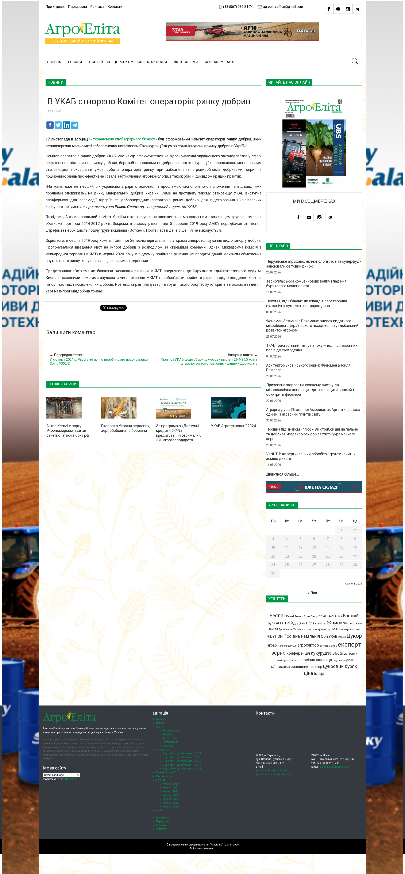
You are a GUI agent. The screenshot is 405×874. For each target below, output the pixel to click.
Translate (70, 778)
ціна (308, 673)
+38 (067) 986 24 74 (238, 7)
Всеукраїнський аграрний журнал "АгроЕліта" (196, 844)
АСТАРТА (330, 616)
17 (273, 556)
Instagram (347, 9)
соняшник (299, 666)
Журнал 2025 (171, 802)
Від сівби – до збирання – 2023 (182, 753)
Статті (94, 62)
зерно (278, 653)
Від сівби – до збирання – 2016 (182, 768)
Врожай (351, 615)
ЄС (320, 616)
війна (334, 645)
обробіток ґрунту (344, 653)
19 (300, 556)
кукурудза (321, 653)
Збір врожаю (352, 623)
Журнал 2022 (171, 791)
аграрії (273, 645)
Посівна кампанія (302, 636)
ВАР (340, 616)
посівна (308, 660)
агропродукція (288, 645)
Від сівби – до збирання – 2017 (182, 764)
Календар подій (152, 62)
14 (328, 547)
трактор (315, 667)
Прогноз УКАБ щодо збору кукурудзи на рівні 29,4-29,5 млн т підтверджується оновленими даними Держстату (209, 361)
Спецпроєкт (118, 62)
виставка (325, 645)
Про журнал (55, 7)
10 (273, 547)
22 (341, 556)
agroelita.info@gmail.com (335, 766)
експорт (349, 644)
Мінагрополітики (350, 629)
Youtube (338, 9)
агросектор (308, 645)
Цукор (354, 636)
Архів (231, 62)
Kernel (290, 616)
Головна (53, 62)
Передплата (77, 7)
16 (355, 547)
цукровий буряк (340, 666)
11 (287, 547)
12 (300, 547)
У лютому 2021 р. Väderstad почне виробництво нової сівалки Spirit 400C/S (99, 361)
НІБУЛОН (275, 636)
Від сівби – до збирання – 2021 (182, 757)
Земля (273, 629)
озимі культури (284, 660)
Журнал (212, 62)
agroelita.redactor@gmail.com (274, 774)
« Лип (312, 593)
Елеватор (320, 623)
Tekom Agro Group (306, 616)
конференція (298, 653)
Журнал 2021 (171, 787)
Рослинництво (171, 730)
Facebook (328, 9)
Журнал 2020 (171, 783)
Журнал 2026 (171, 806)
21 (328, 556)
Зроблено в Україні (290, 629)
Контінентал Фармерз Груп (316, 629)
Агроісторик (170, 738)
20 (314, 556)
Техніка (167, 734)
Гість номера (170, 742)
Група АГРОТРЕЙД (281, 623)
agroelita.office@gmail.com (282, 7)
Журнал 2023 (171, 795)
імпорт (319, 674)
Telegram (357, 9)
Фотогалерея (186, 62)
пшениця (324, 659)
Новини (75, 62)
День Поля (305, 623)
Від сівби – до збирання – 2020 (182, 761)
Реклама (97, 7)
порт (297, 660)
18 (287, 556)
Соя (324, 636)
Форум (342, 637)
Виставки (168, 745)
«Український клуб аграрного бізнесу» (124, 139)
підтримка (339, 660)
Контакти (115, 7)
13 (314, 547)
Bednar (277, 615)
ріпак (350, 660)
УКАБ (333, 637)
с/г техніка (280, 666)
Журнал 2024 (171, 799)
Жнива (334, 622)
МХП (336, 629)
